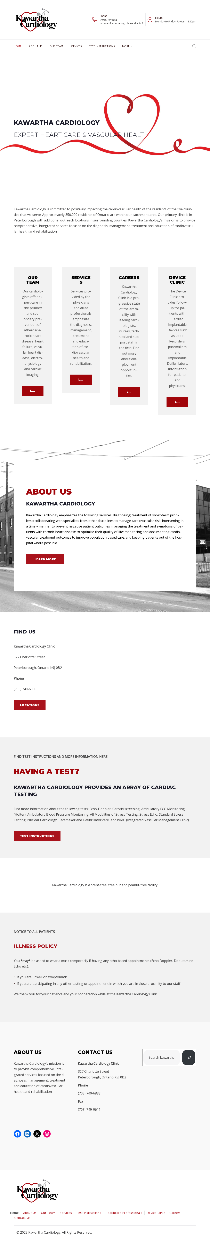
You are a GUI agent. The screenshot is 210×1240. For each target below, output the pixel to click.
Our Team (56, 46)
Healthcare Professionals (123, 1213)
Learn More (36, 390)
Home (18, 46)
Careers (175, 1213)
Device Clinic (156, 1213)
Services (76, 46)
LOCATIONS (29, 705)
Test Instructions (102, 46)
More (126, 46)
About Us (35, 46)
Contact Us (22, 1218)
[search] (188, 1057)
